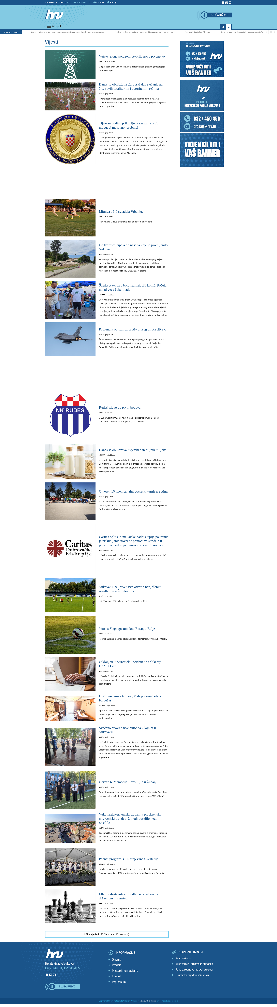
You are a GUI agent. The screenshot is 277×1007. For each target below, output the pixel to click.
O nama (116, 960)
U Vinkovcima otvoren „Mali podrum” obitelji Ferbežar (131, 698)
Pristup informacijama (125, 971)
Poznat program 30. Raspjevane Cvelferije (128, 859)
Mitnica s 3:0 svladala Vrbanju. (169, 32)
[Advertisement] (107, 183)
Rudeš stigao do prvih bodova (120, 407)
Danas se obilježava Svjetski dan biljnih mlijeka (132, 450)
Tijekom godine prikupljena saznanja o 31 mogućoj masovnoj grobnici (116, 32)
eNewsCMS (144, 1001)
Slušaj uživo (219, 15)
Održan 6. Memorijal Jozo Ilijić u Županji (128, 782)
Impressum (119, 982)
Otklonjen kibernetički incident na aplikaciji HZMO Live (130, 664)
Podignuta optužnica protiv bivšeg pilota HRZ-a (132, 329)
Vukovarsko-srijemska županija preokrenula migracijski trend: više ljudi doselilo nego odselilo (130, 818)
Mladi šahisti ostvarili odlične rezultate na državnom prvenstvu (128, 896)
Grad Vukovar (183, 958)
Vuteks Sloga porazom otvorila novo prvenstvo (132, 56)
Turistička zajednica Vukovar (192, 975)
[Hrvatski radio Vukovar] (54, 14)
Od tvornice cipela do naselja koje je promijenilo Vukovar (216, 32)
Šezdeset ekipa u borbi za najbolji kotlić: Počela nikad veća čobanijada (132, 287)
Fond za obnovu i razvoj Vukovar (194, 970)
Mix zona (102, 295)
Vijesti (101, 93)
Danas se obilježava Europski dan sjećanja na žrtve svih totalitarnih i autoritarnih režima (39, 32)
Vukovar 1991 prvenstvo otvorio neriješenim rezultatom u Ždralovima (130, 589)
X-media (152, 1001)
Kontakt (100, 2)
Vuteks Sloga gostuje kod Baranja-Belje (127, 629)
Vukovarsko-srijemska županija (194, 964)
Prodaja (113, 2)
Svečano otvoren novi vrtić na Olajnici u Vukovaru (127, 730)
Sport (101, 61)
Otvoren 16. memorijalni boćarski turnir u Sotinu (133, 491)
